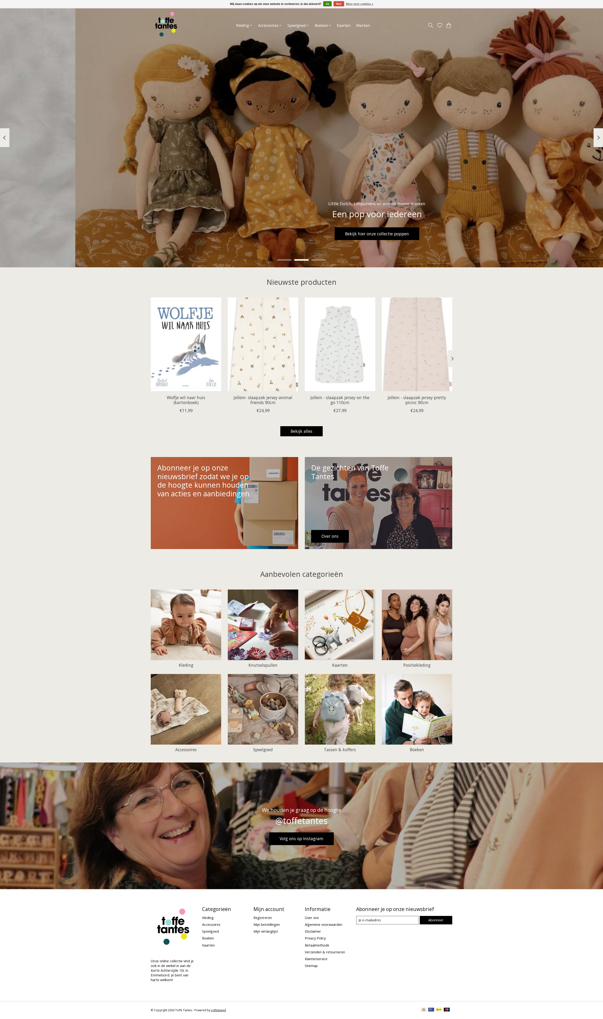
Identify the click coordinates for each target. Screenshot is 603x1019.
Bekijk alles (301, 431)
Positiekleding (417, 665)
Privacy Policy (315, 938)
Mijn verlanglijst (265, 931)
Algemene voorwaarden (323, 924)
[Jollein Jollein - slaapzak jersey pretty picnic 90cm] (417, 344)
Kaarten (343, 25)
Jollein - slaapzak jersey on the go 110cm (339, 399)
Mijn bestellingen (266, 924)
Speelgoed (263, 749)
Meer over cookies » (359, 4)
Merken (363, 25)
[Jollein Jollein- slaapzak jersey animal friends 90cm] (263, 344)
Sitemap (311, 965)
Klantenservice (316, 958)
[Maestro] (447, 1010)
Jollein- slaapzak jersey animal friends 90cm (263, 399)
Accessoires (186, 749)
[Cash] (424, 1010)
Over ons (312, 917)
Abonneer (436, 920)
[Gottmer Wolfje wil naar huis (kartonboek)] (186, 344)
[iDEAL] (439, 1010)
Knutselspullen (263, 665)
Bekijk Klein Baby (301, 234)
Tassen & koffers (340, 749)
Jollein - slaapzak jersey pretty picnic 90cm (417, 399)
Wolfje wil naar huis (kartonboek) (186, 399)
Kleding (186, 665)
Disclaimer (313, 931)
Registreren (262, 917)
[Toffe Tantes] (166, 25)
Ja (327, 4)
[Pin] (431, 1010)
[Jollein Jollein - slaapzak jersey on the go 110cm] (340, 344)
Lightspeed (218, 1010)
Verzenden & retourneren (325, 952)
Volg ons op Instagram (301, 838)
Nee (339, 4)
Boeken (417, 749)
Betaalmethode (317, 945)
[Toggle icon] (430, 25)
